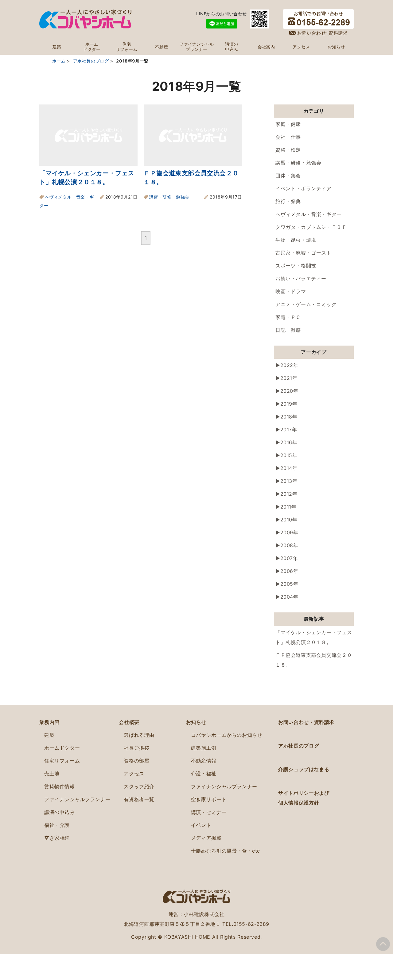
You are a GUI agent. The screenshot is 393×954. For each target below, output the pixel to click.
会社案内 (266, 46)
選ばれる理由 (139, 735)
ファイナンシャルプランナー (196, 47)
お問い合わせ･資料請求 (322, 33)
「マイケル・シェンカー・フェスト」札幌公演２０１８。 (313, 637)
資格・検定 (288, 150)
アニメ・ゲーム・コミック (306, 304)
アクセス (301, 46)
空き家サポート (209, 799)
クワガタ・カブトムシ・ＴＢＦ (311, 227)
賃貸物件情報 (59, 786)
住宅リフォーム (126, 47)
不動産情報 (203, 761)
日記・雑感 (288, 330)
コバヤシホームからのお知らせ (227, 735)
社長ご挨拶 (136, 748)
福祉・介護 (57, 825)
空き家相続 (57, 838)
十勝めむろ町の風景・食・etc (225, 851)
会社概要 (129, 722)
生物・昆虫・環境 (295, 240)
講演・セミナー (209, 812)
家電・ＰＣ (288, 317)
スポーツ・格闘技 (295, 266)
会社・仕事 (288, 137)
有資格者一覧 (139, 799)
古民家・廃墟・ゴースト (303, 253)
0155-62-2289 (251, 924)
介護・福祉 (203, 773)
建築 (57, 46)
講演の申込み (231, 47)
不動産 (161, 46)
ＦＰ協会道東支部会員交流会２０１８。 (313, 660)
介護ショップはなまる (303, 769)
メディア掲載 (206, 838)
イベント (201, 825)
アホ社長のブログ (298, 746)
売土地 (52, 773)
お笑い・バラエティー (300, 278)
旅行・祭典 (288, 201)
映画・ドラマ (290, 291)
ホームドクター (91, 47)
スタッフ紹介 (139, 786)
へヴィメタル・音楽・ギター (308, 214)
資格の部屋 (136, 761)
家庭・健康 (288, 124)
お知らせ (336, 46)
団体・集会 (288, 175)
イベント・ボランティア (303, 188)
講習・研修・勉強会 (169, 196)
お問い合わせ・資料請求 (306, 722)
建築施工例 (203, 748)
